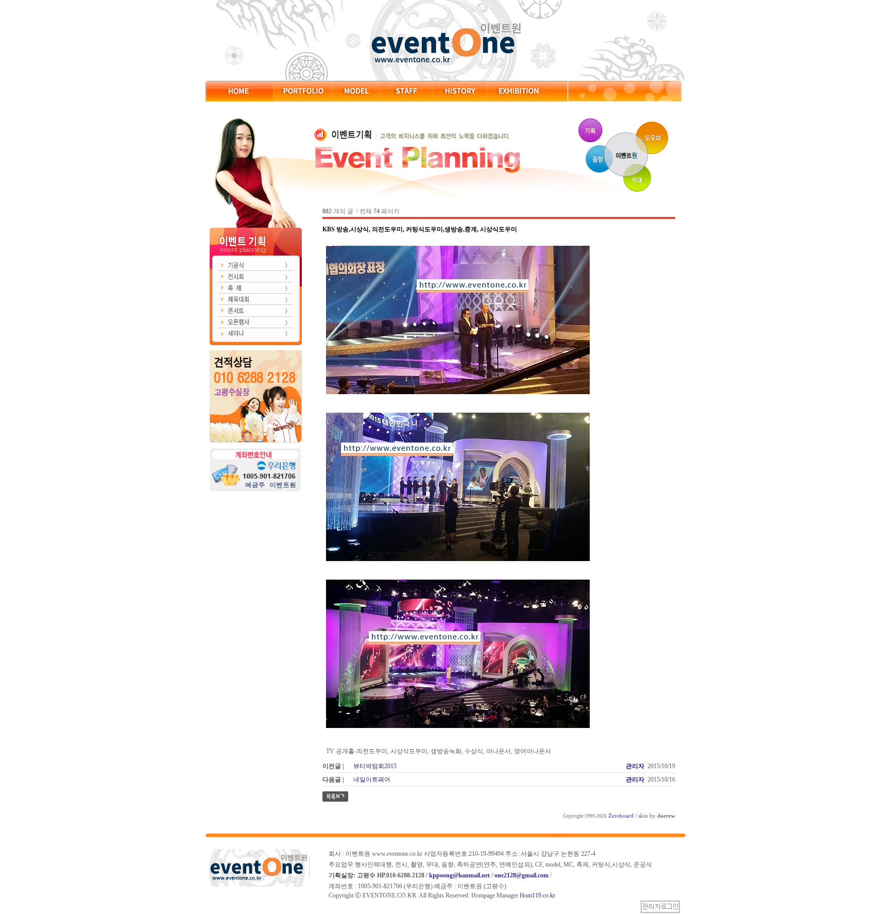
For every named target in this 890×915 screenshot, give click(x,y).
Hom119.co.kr (537, 895)
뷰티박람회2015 (375, 766)
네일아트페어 (371, 779)
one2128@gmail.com (521, 875)
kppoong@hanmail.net (459, 875)
